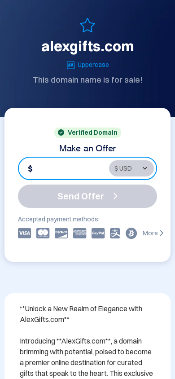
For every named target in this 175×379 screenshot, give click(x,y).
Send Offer (80, 196)
